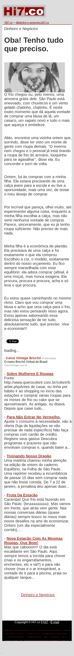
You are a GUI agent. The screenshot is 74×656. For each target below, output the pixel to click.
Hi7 (45, 622)
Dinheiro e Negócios (38, 595)
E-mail (54, 622)
